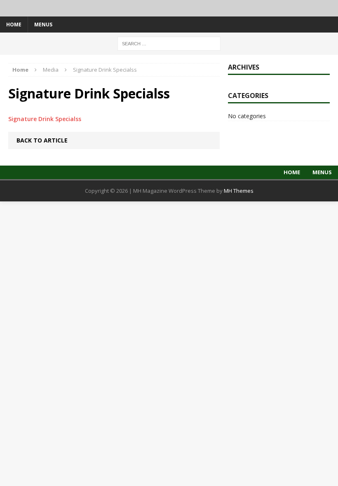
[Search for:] (169, 43)
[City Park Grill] (169, 8)
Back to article (42, 140)
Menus (43, 24)
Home (13, 24)
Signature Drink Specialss (44, 119)
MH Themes (239, 190)
